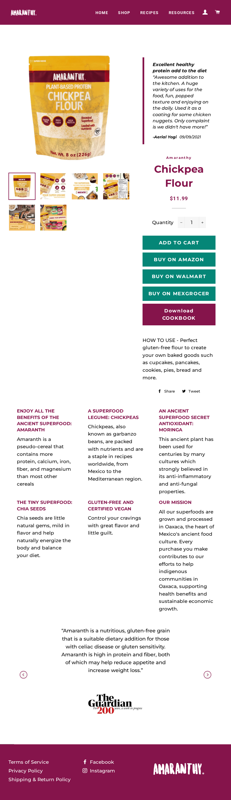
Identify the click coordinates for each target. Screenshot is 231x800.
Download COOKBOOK (179, 314)
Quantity (163, 222)
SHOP (124, 12)
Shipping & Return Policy (39, 779)
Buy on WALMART (179, 276)
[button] (207, 675)
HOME (101, 12)
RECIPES (149, 12)
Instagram (101, 771)
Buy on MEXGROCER (179, 293)
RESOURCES (182, 12)
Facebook (101, 762)
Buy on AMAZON (179, 259)
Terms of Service (28, 762)
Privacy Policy (25, 771)
